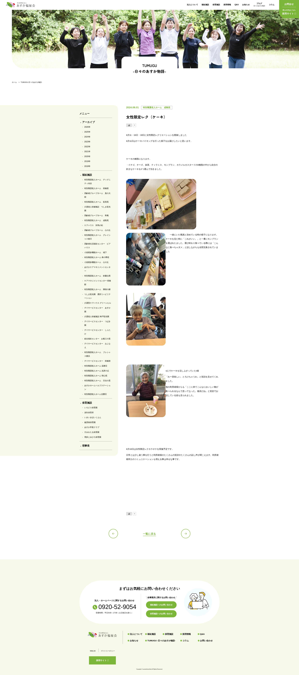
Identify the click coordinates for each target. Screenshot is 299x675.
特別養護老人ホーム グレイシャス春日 (97, 237)
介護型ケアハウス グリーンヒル (97, 303)
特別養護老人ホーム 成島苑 (96, 220)
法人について (192, 5)
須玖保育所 (89, 413)
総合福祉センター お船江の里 (97, 339)
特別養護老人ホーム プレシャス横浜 (97, 354)
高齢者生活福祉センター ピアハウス (97, 246)
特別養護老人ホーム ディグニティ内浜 (97, 181)
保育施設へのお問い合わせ (161, 614)
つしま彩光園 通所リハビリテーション (97, 296)
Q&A (237, 5)
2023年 (87, 142)
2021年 (87, 151)
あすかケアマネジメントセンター (97, 269)
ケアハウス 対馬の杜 (93, 225)
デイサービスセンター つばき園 (97, 323)
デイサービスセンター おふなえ (97, 345)
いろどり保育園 (90, 408)
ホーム (14, 82)
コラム (271, 5)
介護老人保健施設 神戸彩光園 (96, 317)
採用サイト (289, 12)
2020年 (87, 156)
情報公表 (93, 651)
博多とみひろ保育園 (92, 437)
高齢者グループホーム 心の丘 (97, 230)
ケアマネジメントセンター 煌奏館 (97, 282)
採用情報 (227, 5)
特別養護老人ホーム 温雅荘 (95, 366)
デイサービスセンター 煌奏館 (97, 361)
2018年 (87, 166)
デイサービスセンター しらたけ (97, 332)
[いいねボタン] (129, 125)
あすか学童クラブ (91, 427)
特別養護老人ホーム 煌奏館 (96, 188)
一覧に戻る (149, 533)
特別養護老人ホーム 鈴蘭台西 (97, 276)
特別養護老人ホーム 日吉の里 (97, 381)
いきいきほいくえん (92, 417)
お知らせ (246, 5)
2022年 (87, 147)
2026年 (87, 127)
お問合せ (289, 4)
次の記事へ (185, 533)
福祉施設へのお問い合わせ (161, 605)
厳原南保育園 (90, 422)
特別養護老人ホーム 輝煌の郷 (97, 289)
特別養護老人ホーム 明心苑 (95, 376)
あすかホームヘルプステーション (97, 387)
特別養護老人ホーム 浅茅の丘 (96, 371)
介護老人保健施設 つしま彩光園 (97, 209)
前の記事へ (113, 533)
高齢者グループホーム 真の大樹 (97, 195)
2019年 (87, 161)
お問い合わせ (206, 640)
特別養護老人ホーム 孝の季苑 (96, 257)
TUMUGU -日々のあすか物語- (161, 640)
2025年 (87, 132)
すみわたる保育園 (91, 432)
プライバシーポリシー (108, 651)
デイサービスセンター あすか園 (97, 310)
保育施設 (216, 5)
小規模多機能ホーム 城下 (95, 252)
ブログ (259, 4)
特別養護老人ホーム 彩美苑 (96, 202)
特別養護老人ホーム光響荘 (95, 394)
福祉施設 (205, 5)
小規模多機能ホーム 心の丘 (96, 262)
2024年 (87, 137)
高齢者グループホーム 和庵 (96, 215)
